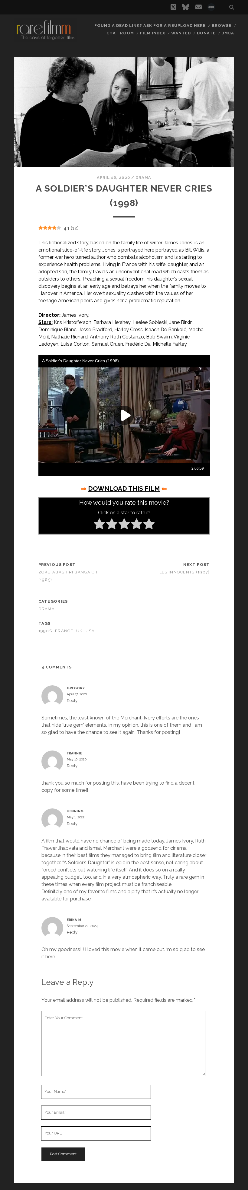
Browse (221, 25)
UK (79, 631)
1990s (45, 631)
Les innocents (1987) (184, 572)
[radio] (99, 525)
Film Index (152, 33)
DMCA (227, 33)
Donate (206, 33)
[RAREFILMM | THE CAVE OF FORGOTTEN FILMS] (45, 38)
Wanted (181, 33)
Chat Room (120, 33)
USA (90, 631)
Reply (72, 700)
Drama (143, 177)
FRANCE (64, 631)
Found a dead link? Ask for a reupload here (150, 25)
